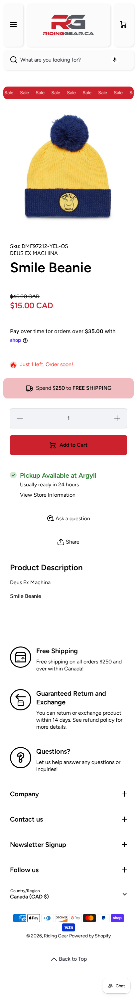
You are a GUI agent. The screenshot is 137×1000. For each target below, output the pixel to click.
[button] (124, 25)
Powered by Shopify (90, 936)
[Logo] (68, 25)
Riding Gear (56, 936)
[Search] (10, 60)
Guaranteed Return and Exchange (71, 697)
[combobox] (68, 60)
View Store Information (47, 495)
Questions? (53, 751)
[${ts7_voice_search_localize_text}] (115, 60)
